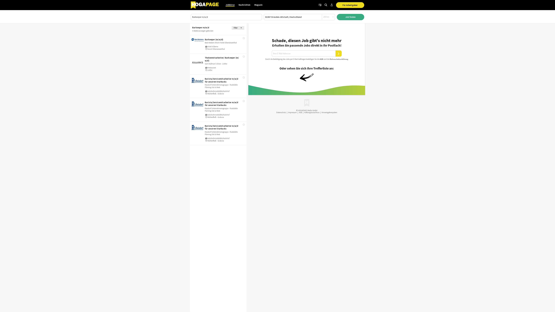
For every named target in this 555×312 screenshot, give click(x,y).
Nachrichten (244, 4)
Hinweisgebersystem (329, 112)
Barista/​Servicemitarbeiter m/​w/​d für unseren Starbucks (221, 80)
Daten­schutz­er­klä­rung (339, 59)
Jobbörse (230, 4)
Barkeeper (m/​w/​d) (214, 39)
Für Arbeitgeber (350, 5)
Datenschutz (281, 112)
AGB (321, 59)
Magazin (258, 4)
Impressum (292, 112)
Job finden (350, 17)
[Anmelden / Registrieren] (332, 5)
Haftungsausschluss (311, 112)
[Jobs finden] (326, 5)
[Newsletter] (320, 5)
